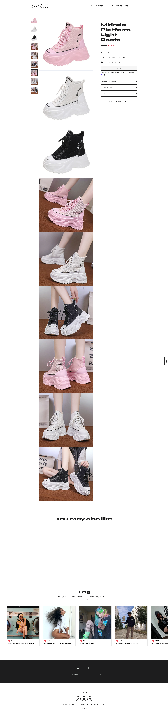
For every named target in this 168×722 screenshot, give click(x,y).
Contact (103, 704)
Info (126, 6)
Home (91, 6)
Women (99, 6)
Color (103, 53)
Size (109, 53)
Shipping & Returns (68, 704)
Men (108, 6)
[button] (166, 361)
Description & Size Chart (109, 81)
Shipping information (108, 87)
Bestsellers (117, 6)
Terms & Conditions (93, 704)
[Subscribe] (100, 674)
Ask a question (106, 93)
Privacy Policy (80, 704)
